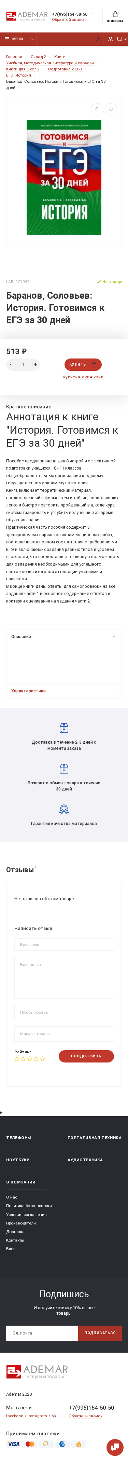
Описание (21, 636)
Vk (54, 1415)
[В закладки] (111, 109)
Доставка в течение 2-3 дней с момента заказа (64, 745)
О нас (11, 1197)
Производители (21, 1223)
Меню (17, 39)
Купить (77, 364)
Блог (10, 1248)
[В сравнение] (97, 109)
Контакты (15, 1240)
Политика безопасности (29, 1205)
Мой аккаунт (110, 39)
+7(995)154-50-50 (69, 14)
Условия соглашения (26, 1214)
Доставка (15, 1231)
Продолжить (86, 1056)
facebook (14, 1415)
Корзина (115, 21)
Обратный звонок (69, 19)
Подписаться (100, 1333)
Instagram (37, 1415)
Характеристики (28, 690)
